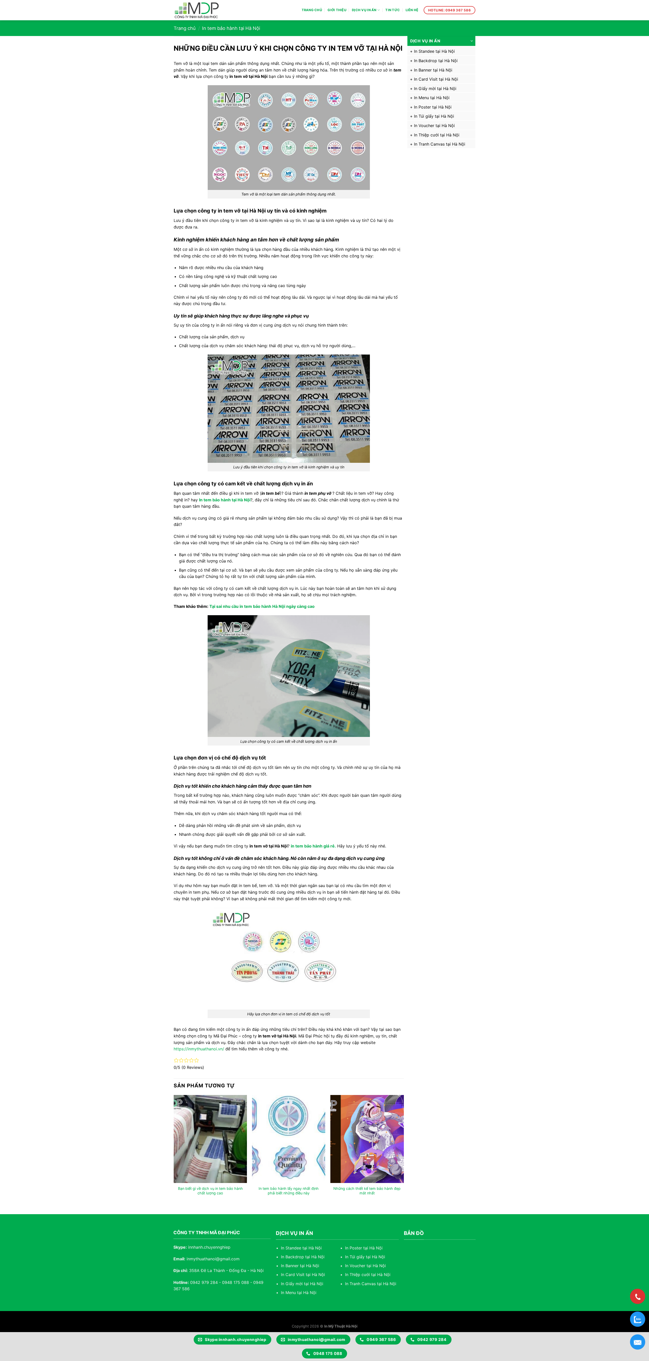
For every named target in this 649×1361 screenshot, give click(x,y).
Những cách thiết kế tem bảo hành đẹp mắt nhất (367, 1190)
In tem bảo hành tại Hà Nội (231, 28)
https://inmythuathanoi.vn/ (199, 1048)
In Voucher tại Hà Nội (434, 125)
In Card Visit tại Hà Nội (436, 79)
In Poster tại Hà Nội (433, 107)
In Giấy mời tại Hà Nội (435, 88)
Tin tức (392, 10)
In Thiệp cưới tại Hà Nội (436, 134)
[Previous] (174, 1150)
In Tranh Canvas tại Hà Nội (439, 144)
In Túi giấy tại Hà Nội (434, 116)
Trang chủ (312, 10)
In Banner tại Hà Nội (433, 70)
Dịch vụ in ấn (364, 10)
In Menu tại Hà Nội (431, 97)
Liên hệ (412, 10)
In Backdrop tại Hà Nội (436, 60)
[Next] (403, 1150)
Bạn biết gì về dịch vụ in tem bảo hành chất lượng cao (210, 1190)
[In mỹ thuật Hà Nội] (201, 10)
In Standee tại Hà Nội (434, 51)
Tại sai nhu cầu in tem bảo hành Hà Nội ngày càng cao (262, 606)
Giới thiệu (337, 10)
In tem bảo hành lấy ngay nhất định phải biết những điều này (289, 1190)
